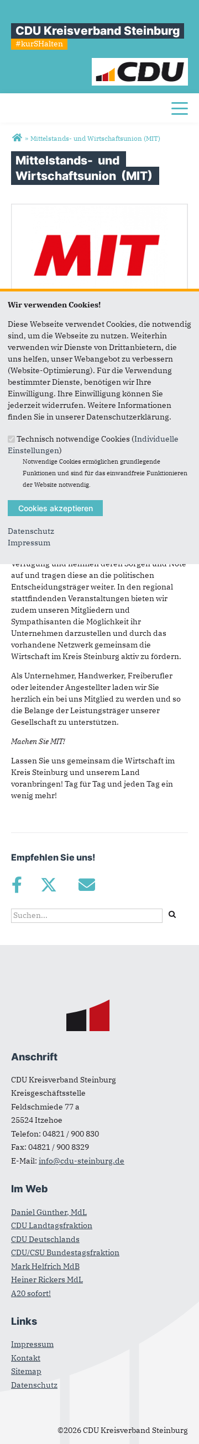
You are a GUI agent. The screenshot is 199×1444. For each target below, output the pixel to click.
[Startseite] (140, 63)
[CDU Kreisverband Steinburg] (17, 138)
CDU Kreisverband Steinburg (97, 31)
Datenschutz (31, 531)
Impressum (29, 543)
